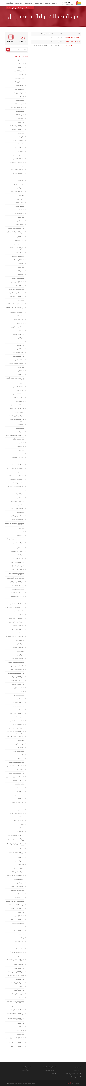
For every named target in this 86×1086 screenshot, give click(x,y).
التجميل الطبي (20, 883)
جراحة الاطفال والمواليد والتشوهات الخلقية (15, 844)
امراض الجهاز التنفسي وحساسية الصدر (16, 839)
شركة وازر (68, 1083)
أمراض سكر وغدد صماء (18, 199)
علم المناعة (21, 740)
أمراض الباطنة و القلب (18, 356)
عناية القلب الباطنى (19, 240)
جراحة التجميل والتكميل (18, 648)
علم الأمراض (21, 195)
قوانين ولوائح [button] (28, 3)
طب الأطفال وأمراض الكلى (17, 916)
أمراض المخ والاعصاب (19, 600)
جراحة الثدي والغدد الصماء (17, 170)
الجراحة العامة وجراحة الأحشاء (17, 744)
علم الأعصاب (21, 505)
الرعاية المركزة (20, 769)
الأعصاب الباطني (20, 633)
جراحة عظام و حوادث (19, 82)
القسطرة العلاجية (19, 412)
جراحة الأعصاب (20, 274)
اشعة (22, 824)
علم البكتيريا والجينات (19, 949)
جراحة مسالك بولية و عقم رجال (16, 293)
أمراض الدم (21, 96)
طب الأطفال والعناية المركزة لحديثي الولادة (15, 1038)
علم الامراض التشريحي (18, 387)
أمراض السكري (20, 644)
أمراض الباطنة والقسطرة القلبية (16, 972)
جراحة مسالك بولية (19, 89)
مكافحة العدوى (20, 535)
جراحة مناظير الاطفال (19, 821)
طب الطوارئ (21, 371)
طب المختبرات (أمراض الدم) (17, 890)
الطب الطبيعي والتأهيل (18, 897)
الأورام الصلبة (20, 945)
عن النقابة (47, 3)
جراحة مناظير (21, 133)
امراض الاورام (21, 857)
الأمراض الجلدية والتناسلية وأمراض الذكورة (15, 232)
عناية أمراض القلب (19, 252)
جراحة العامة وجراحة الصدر (17, 519)
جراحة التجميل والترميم (18, 626)
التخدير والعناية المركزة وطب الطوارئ (14, 777)
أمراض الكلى (21, 338)
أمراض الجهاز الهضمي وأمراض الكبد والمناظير (15, 543)
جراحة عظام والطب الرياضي (17, 658)
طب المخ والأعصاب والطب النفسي (15, 766)
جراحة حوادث (21, 118)
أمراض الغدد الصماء (19, 461)
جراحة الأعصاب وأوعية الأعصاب (16, 762)
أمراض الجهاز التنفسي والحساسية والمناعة (15, 960)
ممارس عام (21, 472)
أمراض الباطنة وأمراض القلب (17, 919)
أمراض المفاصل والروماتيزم (17, 465)
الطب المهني (20, 699)
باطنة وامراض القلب (19, 879)
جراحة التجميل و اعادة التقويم (16, 289)
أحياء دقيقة (21, 1027)
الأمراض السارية (20, 188)
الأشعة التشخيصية (19, 144)
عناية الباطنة (21, 267)
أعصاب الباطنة (20, 390)
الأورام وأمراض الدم (19, 213)
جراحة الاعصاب (20, 1034)
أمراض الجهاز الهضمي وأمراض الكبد (15, 539)
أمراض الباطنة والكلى (18, 930)
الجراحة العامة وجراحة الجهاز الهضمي (14, 607)
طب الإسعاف (21, 446)
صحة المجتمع (21, 927)
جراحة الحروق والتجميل (18, 173)
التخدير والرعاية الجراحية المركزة (16, 622)
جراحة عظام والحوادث (19, 956)
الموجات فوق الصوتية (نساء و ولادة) (15, 637)
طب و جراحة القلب (19, 115)
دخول (23, 8)
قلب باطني (21, 986)
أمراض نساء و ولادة (19, 93)
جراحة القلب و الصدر (19, 349)
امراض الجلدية (20, 806)
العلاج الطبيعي (20, 137)
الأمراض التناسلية (20, 428)
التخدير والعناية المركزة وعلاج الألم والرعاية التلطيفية (15, 1001)
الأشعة (22, 755)
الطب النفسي (20, 217)
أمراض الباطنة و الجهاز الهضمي (16, 228)
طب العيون (21, 443)
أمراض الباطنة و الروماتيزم (17, 129)
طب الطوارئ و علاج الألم (18, 724)
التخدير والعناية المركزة (18, 751)
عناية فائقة (21, 166)
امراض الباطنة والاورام (18, 799)
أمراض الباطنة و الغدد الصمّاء (17, 126)
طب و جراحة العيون (19, 71)
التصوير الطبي (20, 532)
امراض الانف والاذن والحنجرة (17, 908)
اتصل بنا (30, 8)
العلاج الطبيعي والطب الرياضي (16, 666)
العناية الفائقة (20, 316)
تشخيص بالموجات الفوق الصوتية (16, 975)
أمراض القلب (21, 122)
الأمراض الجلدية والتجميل (18, 278)
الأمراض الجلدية (20, 271)
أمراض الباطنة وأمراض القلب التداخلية (14, 1043)
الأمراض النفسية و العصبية (17, 192)
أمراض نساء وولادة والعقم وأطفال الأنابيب (15, 378)
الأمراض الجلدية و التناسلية (17, 107)
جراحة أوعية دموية (19, 85)
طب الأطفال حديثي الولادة (17, 162)
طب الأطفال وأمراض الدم (17, 282)
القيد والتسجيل (38, 3)
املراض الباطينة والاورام (18, 457)
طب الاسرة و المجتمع (18, 155)
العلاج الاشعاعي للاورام (18, 802)
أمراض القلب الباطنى (19, 148)
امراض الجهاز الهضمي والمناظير (16, 835)
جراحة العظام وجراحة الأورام (17, 604)
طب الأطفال (21, 60)
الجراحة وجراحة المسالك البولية (16, 905)
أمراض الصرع (21, 934)
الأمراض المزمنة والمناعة (18, 923)
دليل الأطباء (18, 3)
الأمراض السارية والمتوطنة (17, 861)
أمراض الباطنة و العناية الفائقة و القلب (15, 1014)
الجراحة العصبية (20, 710)
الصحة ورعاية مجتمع (19, 184)
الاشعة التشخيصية (19, 784)
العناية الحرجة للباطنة (18, 352)
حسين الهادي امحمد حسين (72, 45)
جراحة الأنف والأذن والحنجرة (17, 312)
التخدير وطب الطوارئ (19, 695)
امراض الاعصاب (20, 828)
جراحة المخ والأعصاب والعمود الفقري (15, 468)
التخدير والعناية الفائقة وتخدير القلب (15, 736)
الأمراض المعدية (20, 432)
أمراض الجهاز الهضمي (18, 780)
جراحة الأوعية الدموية (18, 244)
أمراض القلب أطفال (19, 285)
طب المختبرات (20, 323)
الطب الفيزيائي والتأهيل (18, 439)
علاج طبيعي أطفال (19, 941)
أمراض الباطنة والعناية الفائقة (16, 773)
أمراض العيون (21, 1023)
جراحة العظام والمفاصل (18, 256)
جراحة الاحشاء (20, 832)
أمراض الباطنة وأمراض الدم (17, 677)
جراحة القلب (21, 424)
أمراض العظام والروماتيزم (18, 237)
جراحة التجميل (20, 512)
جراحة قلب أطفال (19, 224)
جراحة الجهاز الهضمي (18, 159)
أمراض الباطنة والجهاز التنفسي (16, 296)
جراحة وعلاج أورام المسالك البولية (15, 983)
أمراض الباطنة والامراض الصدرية (16, 673)
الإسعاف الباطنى (20, 206)
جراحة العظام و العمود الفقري (16, 618)
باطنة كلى (21, 849)
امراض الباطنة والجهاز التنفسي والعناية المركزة (16, 1019)
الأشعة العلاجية (20, 202)
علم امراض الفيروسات (18, 559)
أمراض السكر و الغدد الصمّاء (17, 409)
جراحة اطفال (21, 894)
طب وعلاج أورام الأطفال (18, 566)
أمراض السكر (21, 555)
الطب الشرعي (20, 341)
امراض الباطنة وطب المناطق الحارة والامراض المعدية (15, 732)
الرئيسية (54, 3)
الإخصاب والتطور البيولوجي (17, 596)
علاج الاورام (21, 810)
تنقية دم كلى (20, 1030)
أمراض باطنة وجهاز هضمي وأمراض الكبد (15, 308)
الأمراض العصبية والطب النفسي (16, 593)
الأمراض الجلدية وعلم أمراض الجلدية (15, 901)
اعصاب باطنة (21, 865)
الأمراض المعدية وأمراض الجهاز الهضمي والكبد (16, 574)
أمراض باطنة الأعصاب (19, 717)
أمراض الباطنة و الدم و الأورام (16, 713)
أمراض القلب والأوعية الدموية (16, 416)
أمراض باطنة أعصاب (19, 990)
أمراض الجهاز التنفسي (18, 334)
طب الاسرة (21, 450)
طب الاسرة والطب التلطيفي (17, 721)
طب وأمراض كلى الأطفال (17, 569)
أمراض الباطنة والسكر (18, 394)
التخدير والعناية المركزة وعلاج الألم (15, 728)
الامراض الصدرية (20, 111)
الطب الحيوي (21, 758)
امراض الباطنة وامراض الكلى (17, 562)
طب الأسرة (21, 528)
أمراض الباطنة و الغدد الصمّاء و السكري (16, 420)
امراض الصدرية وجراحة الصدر (17, 872)
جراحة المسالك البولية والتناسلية (16, 487)
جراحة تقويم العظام (19, 320)
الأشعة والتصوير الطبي (18, 398)
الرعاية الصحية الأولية (19, 360)
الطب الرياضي (20, 221)
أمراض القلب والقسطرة (18, 629)
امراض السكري (20, 791)
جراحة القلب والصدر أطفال (17, 405)
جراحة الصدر (21, 181)
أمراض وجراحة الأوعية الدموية (16, 994)
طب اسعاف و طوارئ (19, 78)
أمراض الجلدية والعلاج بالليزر (17, 1010)
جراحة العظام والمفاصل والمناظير (15, 1006)
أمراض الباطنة (20, 67)
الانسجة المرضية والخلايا (18, 589)
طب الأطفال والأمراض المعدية (16, 669)
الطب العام (21, 177)
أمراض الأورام (21, 374)
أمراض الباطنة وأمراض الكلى (17, 582)
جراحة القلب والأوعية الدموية (17, 508)
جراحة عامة (21, 75)
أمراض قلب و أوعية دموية (17, 501)
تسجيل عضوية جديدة (13, 8)
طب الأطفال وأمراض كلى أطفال (16, 952)
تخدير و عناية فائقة (19, 104)
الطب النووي (21, 367)
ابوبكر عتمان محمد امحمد (73, 41)
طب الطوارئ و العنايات (18, 260)
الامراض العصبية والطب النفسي (16, 662)
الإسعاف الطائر (20, 938)
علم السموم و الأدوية (18, 483)
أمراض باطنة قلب (20, 979)
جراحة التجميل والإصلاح (18, 964)
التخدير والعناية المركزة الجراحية (16, 476)
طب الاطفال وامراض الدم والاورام (15, 876)
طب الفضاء (21, 691)
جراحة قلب (21, 454)
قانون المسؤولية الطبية (47, 1070)
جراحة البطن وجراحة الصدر (17, 551)
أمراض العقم (21, 912)
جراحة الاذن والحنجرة (19, 868)
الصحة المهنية (20, 788)
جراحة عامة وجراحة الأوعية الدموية (15, 578)
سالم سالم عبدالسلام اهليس (72, 38)
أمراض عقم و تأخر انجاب (18, 585)
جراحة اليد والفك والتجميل (17, 327)
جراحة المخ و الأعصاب (19, 140)
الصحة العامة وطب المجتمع (17, 680)
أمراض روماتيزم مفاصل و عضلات (16, 304)
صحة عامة (21, 64)
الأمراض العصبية (20, 401)
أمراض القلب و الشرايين (18, 684)
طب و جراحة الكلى (19, 100)
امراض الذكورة (20, 817)
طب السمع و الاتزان (19, 688)
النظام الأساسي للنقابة (72, 1073)
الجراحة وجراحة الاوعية (18, 795)
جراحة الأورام (21, 615)
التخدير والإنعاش (20, 383)
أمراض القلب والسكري (18, 702)
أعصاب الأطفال (20, 300)
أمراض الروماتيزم (20, 655)
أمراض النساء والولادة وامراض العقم (15, 435)
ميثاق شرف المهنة (48, 1067)
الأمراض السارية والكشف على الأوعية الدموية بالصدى (14, 524)
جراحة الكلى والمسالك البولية (16, 363)
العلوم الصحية (20, 651)
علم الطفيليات (20, 747)
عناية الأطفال (20, 331)
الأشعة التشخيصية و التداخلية (16, 611)
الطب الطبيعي (20, 548)
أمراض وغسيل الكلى (19, 968)
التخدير (22, 490)
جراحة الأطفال (20, 151)
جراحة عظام (21, 263)
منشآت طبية (9, 3)
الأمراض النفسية (20, 640)
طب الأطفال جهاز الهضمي (17, 813)
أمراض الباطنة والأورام (18, 706)
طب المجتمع (21, 210)
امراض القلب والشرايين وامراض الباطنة (16, 853)
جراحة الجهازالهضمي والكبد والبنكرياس (17, 248)
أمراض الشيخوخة (20, 494)
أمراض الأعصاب (20, 345)
